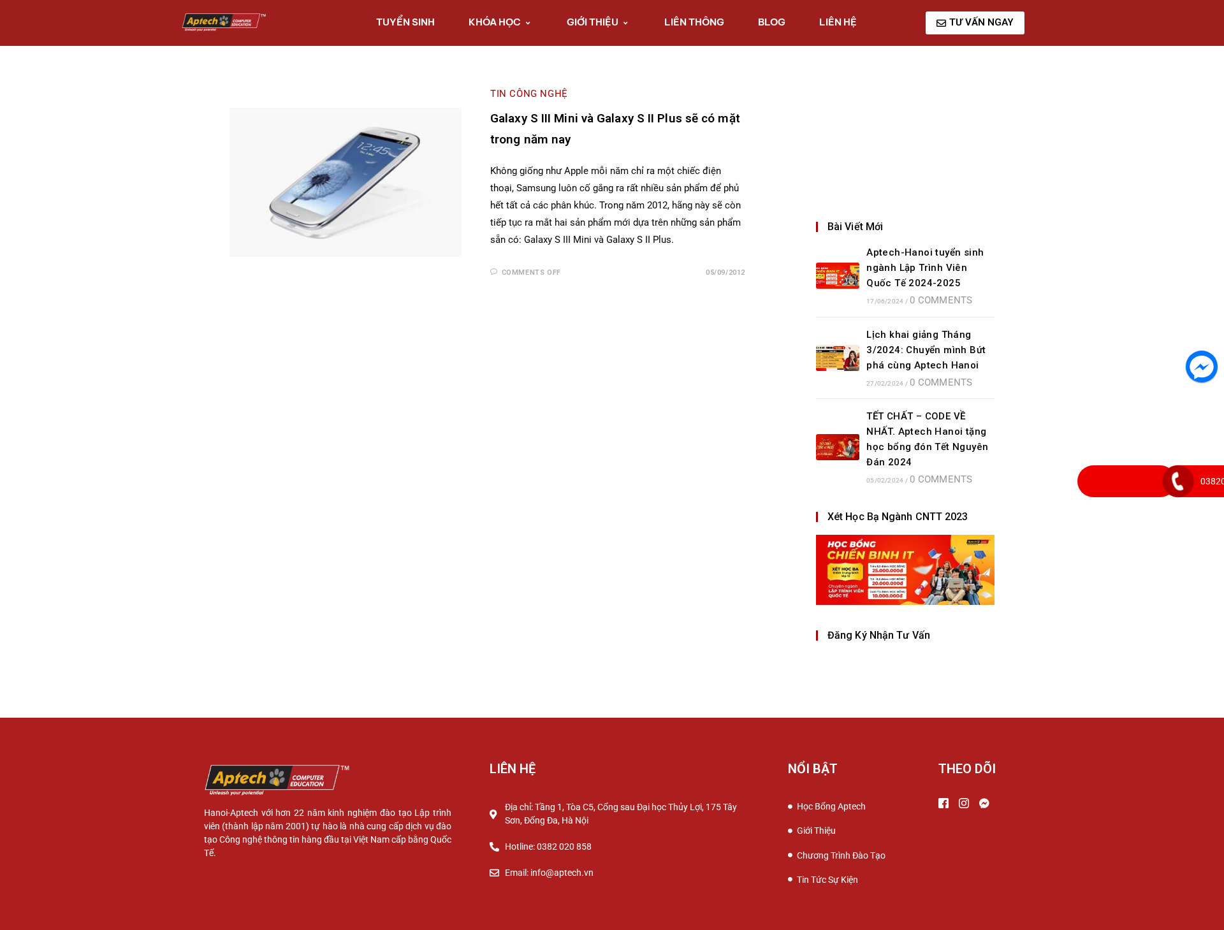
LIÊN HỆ (838, 22)
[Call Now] (1178, 481)
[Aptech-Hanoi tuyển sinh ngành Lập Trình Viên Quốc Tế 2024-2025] (837, 276)
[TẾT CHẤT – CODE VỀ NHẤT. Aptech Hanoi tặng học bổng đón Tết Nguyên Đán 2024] (837, 447)
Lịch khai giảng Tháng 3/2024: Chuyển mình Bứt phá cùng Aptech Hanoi (926, 350)
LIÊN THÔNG (694, 22)
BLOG (771, 22)
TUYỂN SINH (405, 22)
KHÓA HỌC (495, 22)
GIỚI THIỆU (592, 22)
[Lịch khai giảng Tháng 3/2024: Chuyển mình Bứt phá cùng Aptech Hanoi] (837, 358)
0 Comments (941, 300)
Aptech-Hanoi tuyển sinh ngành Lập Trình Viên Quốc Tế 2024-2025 (925, 268)
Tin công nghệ (529, 93)
